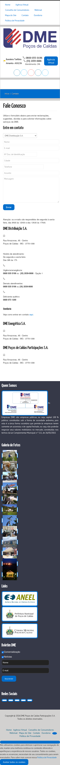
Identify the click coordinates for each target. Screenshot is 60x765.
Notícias (8, 656)
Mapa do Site (10, 15)
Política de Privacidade (14, 20)
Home (7, 4)
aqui (31, 314)
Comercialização (12, 651)
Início (7, 93)
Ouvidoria (38, 15)
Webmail (38, 10)
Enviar (9, 207)
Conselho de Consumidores (17, 10)
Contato (25, 15)
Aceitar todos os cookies (14, 762)
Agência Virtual (22, 4)
